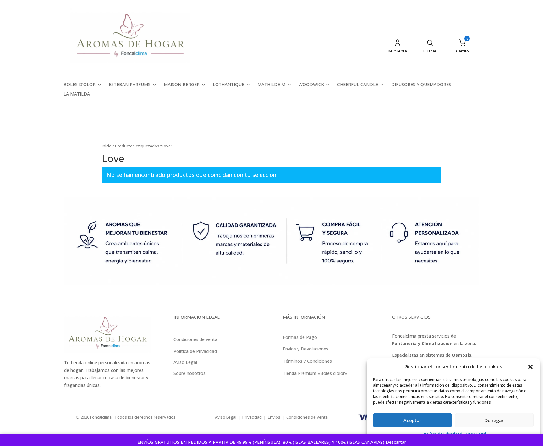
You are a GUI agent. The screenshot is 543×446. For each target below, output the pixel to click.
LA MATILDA (76, 94)
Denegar (494, 420)
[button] (530, 367)
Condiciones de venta (195, 339)
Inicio (107, 146)
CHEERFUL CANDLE (357, 84)
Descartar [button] (396, 442)
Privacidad (252, 417)
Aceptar (412, 420)
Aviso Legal (225, 417)
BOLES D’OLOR (79, 84)
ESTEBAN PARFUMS (130, 84)
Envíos (274, 417)
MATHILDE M (271, 84)
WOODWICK (311, 84)
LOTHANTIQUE (228, 84)
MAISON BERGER (182, 84)
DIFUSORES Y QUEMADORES (421, 84)
